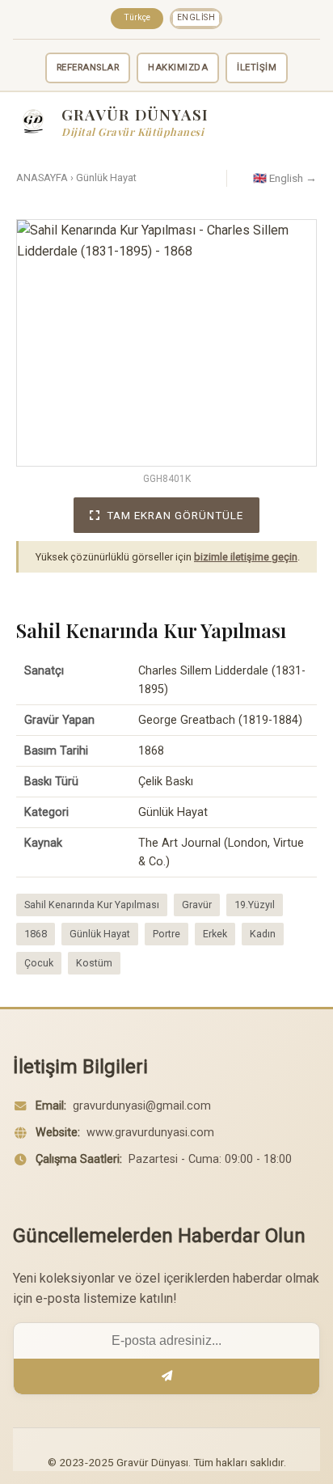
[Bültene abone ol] (166, 1376)
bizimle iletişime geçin (245, 557)
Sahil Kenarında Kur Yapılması (91, 904)
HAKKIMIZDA (178, 67)
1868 (35, 934)
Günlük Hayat (106, 177)
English (196, 17)
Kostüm (94, 963)
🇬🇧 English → (285, 177)
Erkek (215, 934)
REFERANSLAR (88, 67)
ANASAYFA (42, 177)
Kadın (263, 934)
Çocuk (38, 963)
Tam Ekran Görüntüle (175, 515)
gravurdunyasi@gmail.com (142, 1106)
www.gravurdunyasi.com (150, 1132)
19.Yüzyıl (254, 904)
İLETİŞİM (256, 67)
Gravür (197, 904)
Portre (166, 934)
